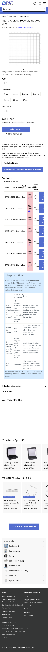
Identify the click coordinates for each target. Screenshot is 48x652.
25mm (6, 100)
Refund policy (7, 614)
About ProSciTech (8, 597)
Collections (12, 16)
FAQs (26, 597)
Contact (27, 612)
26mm (15, 100)
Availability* (33, 187)
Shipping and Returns (32, 600)
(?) (29, 199)
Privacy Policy (7, 608)
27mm (25, 100)
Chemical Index (8, 625)
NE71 (5, 83)
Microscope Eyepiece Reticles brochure (22, 169)
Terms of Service (8, 611)
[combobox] (24, 9)
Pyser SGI (20, 440)
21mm (6, 94)
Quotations (7, 391)
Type (4, 79)
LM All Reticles (24, 16)
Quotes (27, 609)
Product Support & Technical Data (15, 628)
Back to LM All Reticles (25, 526)
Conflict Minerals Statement (12, 605)
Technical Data (11, 163)
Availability (7, 178)
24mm (36, 94)
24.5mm (25, 94)
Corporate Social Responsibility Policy (9, 601)
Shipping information (12, 386)
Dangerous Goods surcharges (13, 631)
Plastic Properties (8, 635)
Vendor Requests (30, 606)
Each (5, 111)
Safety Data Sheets (9, 622)
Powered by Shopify (26, 647)
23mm (15, 94)
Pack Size (6, 107)
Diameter (6, 89)
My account (28, 615)
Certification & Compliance (34, 603)
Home (4, 16)
